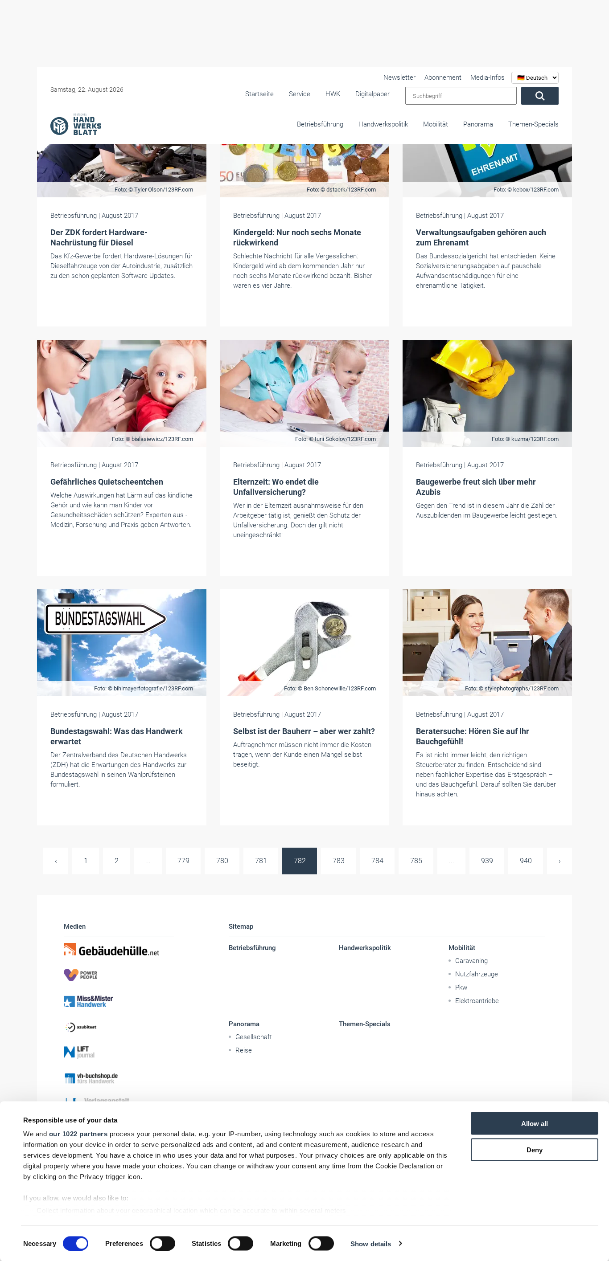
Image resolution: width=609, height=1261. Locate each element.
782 (300, 861)
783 (339, 861)
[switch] (162, 1243)
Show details (370, 1243)
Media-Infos (487, 77)
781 (261, 861)
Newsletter (399, 77)
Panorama (478, 124)
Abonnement (442, 77)
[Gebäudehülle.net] (119, 949)
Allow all (534, 1123)
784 (377, 861)
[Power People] (119, 975)
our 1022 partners (78, 1134)
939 (487, 861)
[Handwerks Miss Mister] (119, 1001)
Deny (535, 1149)
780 (222, 861)
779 (183, 861)
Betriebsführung (320, 124)
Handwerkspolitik (383, 124)
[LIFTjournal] (119, 1052)
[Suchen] (540, 96)
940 (526, 861)
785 (416, 861)
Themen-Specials (533, 124)
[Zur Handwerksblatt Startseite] (75, 124)
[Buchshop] (119, 1078)
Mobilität (435, 124)
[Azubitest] (119, 1026)
